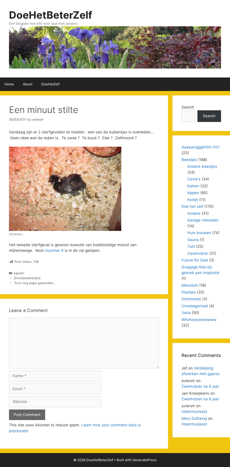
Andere (194, 213)
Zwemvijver (197, 253)
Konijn (192, 199)
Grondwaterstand (27, 278)
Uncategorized (194, 306)
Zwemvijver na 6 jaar (200, 386)
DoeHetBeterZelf (50, 15)
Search (187, 107)
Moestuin (189, 285)
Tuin (191, 246)
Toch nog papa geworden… (35, 283)
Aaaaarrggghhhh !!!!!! (200, 147)
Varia (186, 312)
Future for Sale (194, 260)
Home (9, 84)
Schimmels (191, 299)
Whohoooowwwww (199, 319)
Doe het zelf (192, 206)
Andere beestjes (202, 166)
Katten (193, 186)
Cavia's (193, 179)
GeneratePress (145, 460)
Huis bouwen (199, 232)
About (27, 84)
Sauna (193, 239)
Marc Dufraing (194, 418)
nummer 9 (54, 250)
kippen (19, 273)
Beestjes (189, 159)
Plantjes (188, 292)
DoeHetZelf (50, 84)
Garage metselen (202, 220)
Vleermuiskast (194, 411)
